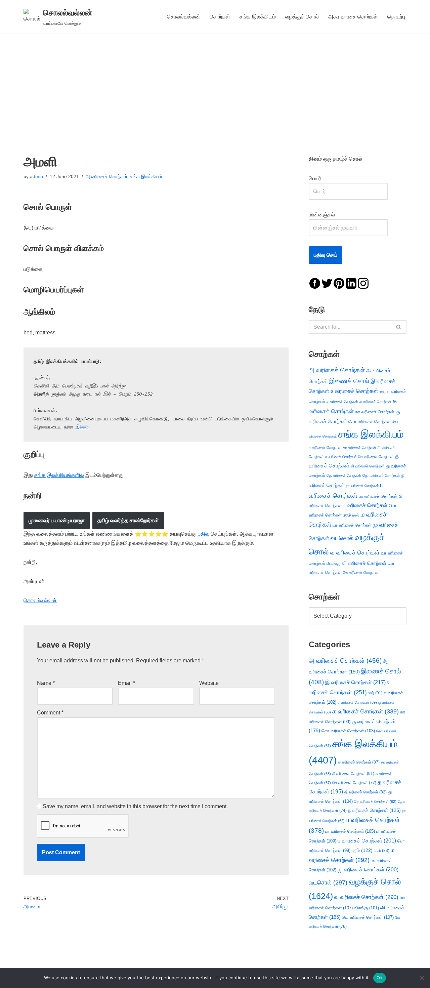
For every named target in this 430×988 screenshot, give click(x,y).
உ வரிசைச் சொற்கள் (354, 391)
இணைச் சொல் (349, 380)
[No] (421, 978)
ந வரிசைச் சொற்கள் (374, 810)
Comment (50, 712)
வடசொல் (342, 538)
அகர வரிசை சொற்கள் (353, 16)
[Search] (398, 327)
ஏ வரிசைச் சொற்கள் (342, 402)
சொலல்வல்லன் (183, 16)
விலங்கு (333, 563)
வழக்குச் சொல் (302, 16)
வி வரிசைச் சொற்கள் (364, 563)
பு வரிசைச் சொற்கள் (365, 505)
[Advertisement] (215, 84)
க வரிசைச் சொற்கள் (365, 711)
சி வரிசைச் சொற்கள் (353, 773)
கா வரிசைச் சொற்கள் (374, 411)
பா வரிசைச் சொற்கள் (378, 496)
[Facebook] (315, 283)
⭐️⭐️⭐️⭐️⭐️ (151, 534)
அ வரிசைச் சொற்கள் (106, 176)
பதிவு (203, 534)
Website (209, 683)
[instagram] (363, 283)
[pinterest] (339, 283)
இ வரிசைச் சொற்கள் (355, 682)
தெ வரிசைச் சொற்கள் (344, 476)
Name (46, 683)
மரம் (347, 515)
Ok (380, 977)
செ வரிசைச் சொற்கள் (376, 456)
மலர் (355, 515)
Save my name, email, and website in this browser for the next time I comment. (135, 806)
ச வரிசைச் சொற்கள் (325, 447)
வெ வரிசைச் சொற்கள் (368, 917)
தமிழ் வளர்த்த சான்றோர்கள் (128, 520)
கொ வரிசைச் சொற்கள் (369, 421)
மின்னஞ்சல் (322, 214)
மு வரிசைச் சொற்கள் (368, 869)
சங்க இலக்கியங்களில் (59, 475)
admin (36, 176)
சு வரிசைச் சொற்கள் (341, 457)
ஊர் (383, 391)
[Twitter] (327, 283)
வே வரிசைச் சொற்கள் (361, 572)
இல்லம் (82, 427)
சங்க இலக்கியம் (258, 16)
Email (126, 683)
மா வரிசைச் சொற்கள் (352, 525)
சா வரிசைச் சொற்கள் (359, 448)
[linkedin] (351, 283)
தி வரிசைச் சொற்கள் (368, 466)
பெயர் (322, 178)
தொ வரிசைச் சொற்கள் (381, 476)
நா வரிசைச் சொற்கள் (362, 486)
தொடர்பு (396, 16)
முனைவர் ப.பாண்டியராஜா (57, 520)
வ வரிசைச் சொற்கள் (355, 552)
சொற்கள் (220, 16)
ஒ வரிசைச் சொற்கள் (375, 402)
